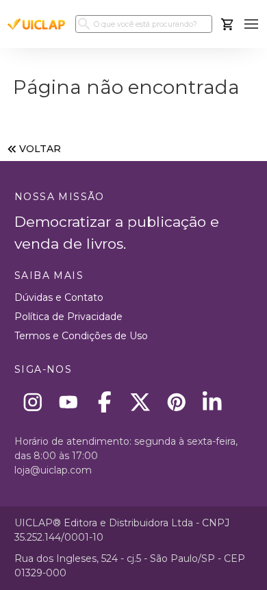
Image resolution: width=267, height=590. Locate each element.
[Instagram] (32, 402)
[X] (141, 402)
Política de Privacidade (68, 316)
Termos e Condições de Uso (81, 336)
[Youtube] (69, 402)
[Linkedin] (212, 402)
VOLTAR (40, 149)
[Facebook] (104, 402)
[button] (252, 24)
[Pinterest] (176, 402)
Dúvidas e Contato (58, 297)
